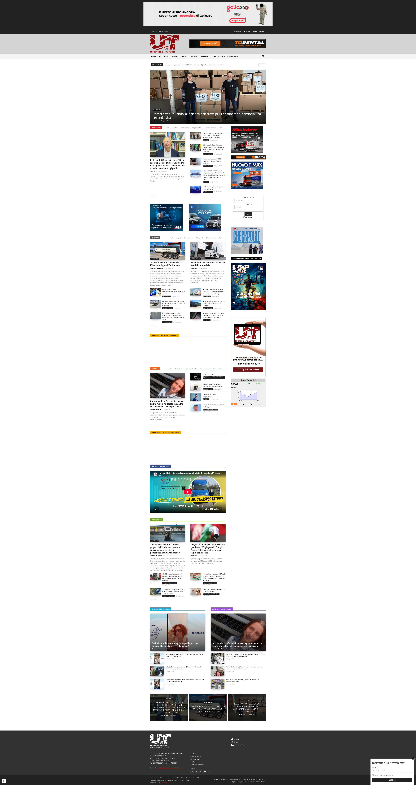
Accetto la (384, 775)
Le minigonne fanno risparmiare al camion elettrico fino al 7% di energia (214, 303)
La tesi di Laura (207, 389)
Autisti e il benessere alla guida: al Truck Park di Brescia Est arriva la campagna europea (184, 668)
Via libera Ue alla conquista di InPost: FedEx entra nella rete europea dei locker (189, 65)
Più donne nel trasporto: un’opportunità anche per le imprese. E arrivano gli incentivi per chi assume (245, 655)
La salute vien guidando (160, 609)
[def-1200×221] (208, 25)
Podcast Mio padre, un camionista (164, 335)
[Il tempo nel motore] (195, 376)
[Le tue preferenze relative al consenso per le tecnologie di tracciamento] (4, 781)
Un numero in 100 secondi (211, 594)
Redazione (156, 121)
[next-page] (155, 197)
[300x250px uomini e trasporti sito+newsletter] (247, 188)
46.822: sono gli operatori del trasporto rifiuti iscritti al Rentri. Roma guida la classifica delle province (172, 577)
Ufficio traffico (185, 128)
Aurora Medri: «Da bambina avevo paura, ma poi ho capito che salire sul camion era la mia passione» (166, 403)
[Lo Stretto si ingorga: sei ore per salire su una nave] (195, 189)
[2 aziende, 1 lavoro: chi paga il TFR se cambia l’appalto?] (195, 591)
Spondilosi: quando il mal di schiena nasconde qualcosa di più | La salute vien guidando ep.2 (185, 681)
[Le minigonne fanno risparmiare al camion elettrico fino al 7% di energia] (195, 304)
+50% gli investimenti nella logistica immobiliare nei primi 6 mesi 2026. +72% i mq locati (173, 591)
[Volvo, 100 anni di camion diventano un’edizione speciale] (208, 251)
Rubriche (154, 369)
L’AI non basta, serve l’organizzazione (209, 395)
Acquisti (178, 238)
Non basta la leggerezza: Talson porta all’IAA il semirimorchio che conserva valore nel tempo (213, 291)
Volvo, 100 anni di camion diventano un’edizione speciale (207, 264)
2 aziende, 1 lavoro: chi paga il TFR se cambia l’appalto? (214, 590)
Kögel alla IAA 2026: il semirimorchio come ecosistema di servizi (173, 291)
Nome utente (248, 197)
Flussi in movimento (169, 596)
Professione (156, 128)
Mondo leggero (167, 308)
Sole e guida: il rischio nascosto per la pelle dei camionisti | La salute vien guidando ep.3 (185, 655)
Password (248, 204)
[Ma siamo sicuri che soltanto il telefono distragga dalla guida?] (195, 387)
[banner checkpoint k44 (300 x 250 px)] (247, 253)
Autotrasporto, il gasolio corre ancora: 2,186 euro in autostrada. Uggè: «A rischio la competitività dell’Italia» (213, 148)
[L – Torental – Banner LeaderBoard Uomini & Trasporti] (227, 47)
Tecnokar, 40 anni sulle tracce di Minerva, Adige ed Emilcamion (166, 264)
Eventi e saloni (188, 238)
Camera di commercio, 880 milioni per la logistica (213, 406)
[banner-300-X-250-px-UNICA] (166, 230)
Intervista (154, 156)
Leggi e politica (158, 113)
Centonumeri (156, 520)
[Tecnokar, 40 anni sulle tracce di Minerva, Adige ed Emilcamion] (167, 251)
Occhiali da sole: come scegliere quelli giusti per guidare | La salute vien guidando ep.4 (175, 644)
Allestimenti (199, 238)
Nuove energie (195, 541)
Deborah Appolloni (156, 409)
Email (374, 767)
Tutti (167, 128)
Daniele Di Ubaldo (156, 555)
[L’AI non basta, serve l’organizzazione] (195, 397)
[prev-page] (151, 197)
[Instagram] (209, 771)
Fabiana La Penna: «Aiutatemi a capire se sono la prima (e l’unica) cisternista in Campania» (244, 668)
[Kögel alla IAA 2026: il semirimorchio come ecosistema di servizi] (155, 292)
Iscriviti (392, 780)
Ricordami (249, 217)
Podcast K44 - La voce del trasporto (165, 433)
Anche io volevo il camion (208, 369)
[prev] (259, 64)
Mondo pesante (211, 238)
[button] (263, 56)
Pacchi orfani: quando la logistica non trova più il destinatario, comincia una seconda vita (213, 135)
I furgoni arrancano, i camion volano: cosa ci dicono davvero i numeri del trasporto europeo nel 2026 (173, 316)
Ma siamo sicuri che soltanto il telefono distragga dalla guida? (212, 385)
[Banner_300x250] (205, 230)
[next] (263, 64)
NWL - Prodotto (207, 308)
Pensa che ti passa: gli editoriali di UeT (186, 369)
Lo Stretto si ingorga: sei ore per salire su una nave (213, 188)
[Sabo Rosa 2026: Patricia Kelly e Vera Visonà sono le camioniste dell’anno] (217, 684)
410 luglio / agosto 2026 (210, 409)
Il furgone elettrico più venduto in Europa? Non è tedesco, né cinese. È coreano (173, 303)
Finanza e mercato (210, 128)
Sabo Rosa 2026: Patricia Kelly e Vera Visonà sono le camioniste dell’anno (242, 681)
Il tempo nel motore (209, 374)
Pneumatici (206, 320)
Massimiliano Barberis (157, 268)
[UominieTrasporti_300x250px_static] (247, 152)
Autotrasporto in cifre (169, 583)
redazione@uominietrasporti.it (169, 767)
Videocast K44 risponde (160, 466)
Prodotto (155, 238)
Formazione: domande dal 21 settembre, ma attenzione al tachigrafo (203, 117)
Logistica (174, 128)
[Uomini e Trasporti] (169, 44)
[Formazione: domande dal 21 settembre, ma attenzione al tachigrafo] (208, 97)
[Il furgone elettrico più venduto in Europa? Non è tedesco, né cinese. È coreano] (155, 304)
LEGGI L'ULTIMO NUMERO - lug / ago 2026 (246, 259)
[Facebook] (192, 771)
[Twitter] (200, 771)
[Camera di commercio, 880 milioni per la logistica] (195, 407)
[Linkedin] (196, 771)
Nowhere (164, 782)
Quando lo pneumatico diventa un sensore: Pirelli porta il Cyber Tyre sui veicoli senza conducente (213, 315)
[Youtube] (205, 771)
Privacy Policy (388, 775)
